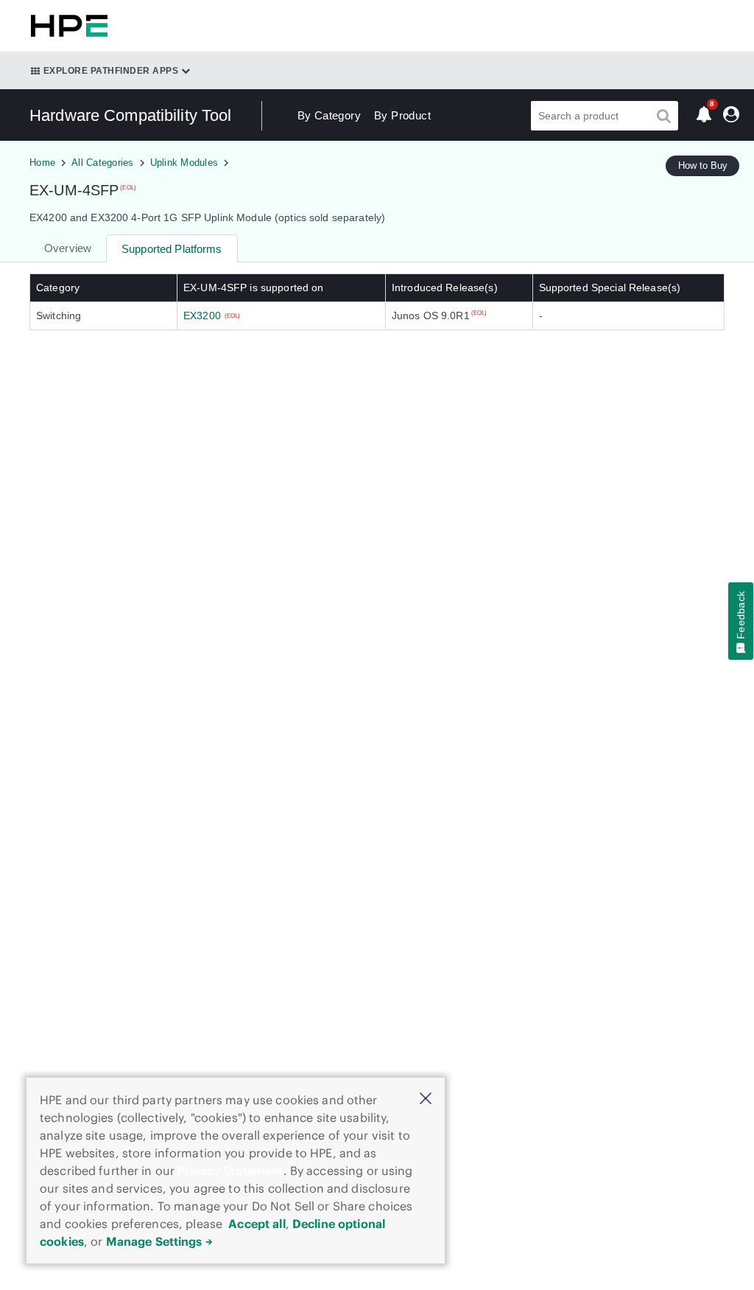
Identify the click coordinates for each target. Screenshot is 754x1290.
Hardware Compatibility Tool (130, 115)
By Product (402, 115)
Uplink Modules (184, 162)
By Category (329, 115)
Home (42, 162)
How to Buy (702, 165)
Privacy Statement (230, 1170)
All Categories (102, 162)
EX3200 (202, 315)
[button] (425, 1099)
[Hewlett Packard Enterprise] (66, 25)
